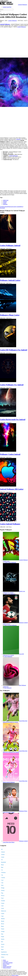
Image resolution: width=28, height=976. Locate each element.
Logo (2, 916)
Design (2, 887)
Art (2, 859)
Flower (2, 895)
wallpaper (18, 139)
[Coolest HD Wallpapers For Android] (8, 346)
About (4, 960)
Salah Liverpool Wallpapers (10, 625)
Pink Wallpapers (7, 687)
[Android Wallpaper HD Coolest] (8, 486)
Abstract (3, 852)
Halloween (3, 911)
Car (2, 870)
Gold (2, 905)
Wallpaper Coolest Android (10, 454)
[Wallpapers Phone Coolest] (8, 312)
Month (2, 921)
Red (2, 941)
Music (2, 926)
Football (3, 900)
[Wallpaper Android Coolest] (8, 277)
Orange (2, 931)
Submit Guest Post (7, 7)
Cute (2, 882)
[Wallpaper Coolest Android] (8, 451)
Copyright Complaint (7, 962)
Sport (2, 949)
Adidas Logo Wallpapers (9, 593)
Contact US (5, 961)
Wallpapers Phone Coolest (9, 315)
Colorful (3, 877)
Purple (2, 936)
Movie (2, 923)
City (2, 875)
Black (2, 864)
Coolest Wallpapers (12, 20)
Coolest (4, 203)
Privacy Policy (6, 964)
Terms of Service (7, 967)
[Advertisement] (14, 42)
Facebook (5, 206)
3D (2, 849)
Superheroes (4, 952)
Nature (2, 928)
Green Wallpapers (8, 656)
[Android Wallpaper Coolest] (14, 82)
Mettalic (3, 918)
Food (2, 898)
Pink (2, 934)
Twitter (1, 206)
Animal (2, 854)
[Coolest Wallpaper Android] (8, 242)
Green (2, 908)
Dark (2, 885)
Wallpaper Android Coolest (10, 280)
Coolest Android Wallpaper (10, 524)
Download (2, 207)
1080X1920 (5, 200)
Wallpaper (5, 204)
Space (2, 946)
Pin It (22, 206)
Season (2, 944)
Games (2, 903)
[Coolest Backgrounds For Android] (8, 416)
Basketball (3, 862)
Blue (2, 867)
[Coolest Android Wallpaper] (8, 520)
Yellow (2, 957)
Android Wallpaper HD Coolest (11, 489)
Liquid (2, 913)
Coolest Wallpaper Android (10, 245)
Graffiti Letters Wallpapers (10, 562)
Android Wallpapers (22, 4)
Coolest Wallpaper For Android (11, 385)
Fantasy (3, 890)
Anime (2, 857)
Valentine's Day (4, 954)
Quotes (2, 939)
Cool (2, 880)
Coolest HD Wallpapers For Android (13, 350)
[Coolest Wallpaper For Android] (8, 381)
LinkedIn (19, 206)
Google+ (15, 206)
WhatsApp (10, 206)
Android (5, 201)
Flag (2, 893)
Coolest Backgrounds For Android (12, 419)
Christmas (3, 872)
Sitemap (5, 965)
